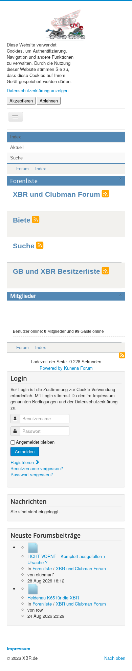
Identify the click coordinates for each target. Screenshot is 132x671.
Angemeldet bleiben (35, 442)
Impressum (18, 648)
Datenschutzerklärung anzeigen (37, 90)
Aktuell (17, 147)
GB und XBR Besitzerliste (56, 271)
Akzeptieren (21, 100)
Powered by (51, 368)
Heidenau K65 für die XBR (53, 597)
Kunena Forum (78, 368)
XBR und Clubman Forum (56, 194)
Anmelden (25, 451)
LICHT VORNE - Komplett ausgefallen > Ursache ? (66, 559)
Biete (21, 220)
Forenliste (24, 181)
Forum (22, 168)
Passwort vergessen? (31, 474)
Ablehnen (49, 100)
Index (15, 136)
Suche (16, 157)
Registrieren (22, 462)
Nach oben (114, 658)
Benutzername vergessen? (36, 468)
